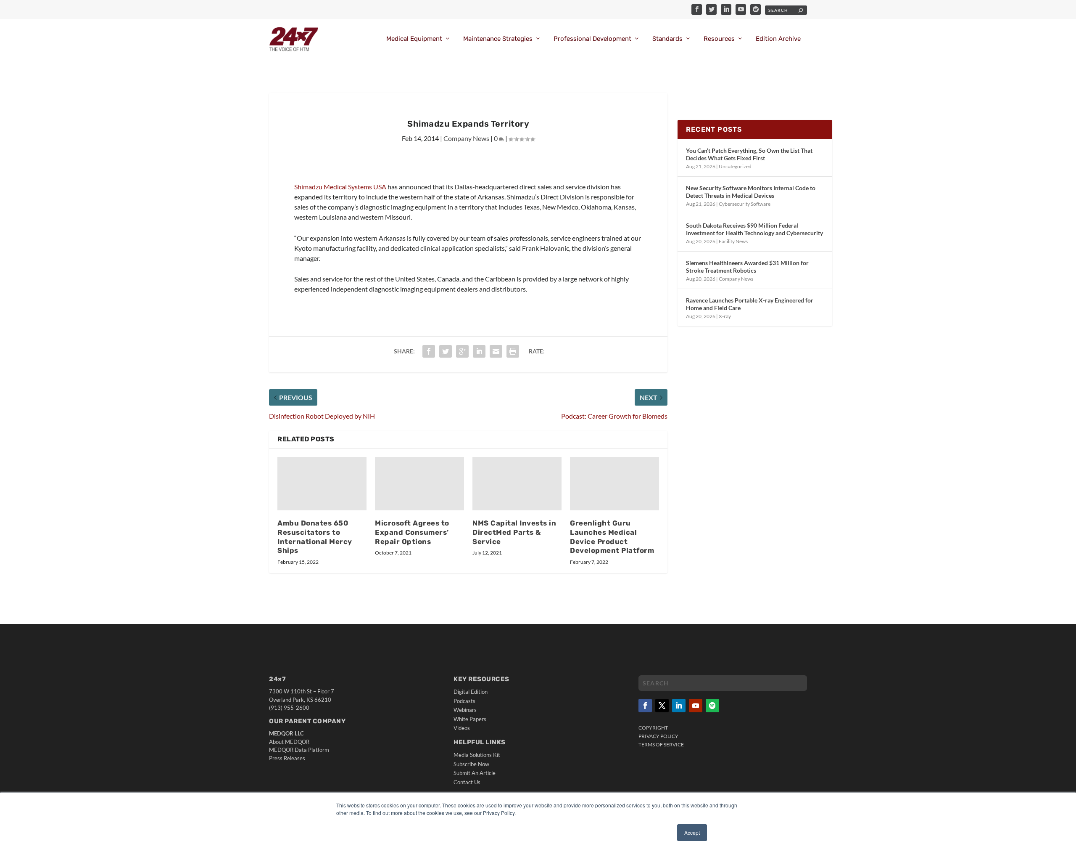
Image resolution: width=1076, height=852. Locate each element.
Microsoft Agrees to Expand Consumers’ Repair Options (412, 532)
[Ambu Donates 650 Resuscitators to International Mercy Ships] (322, 483)
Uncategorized (735, 166)
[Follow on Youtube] (695, 705)
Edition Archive (778, 38)
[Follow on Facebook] (645, 705)
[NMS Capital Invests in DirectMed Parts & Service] (517, 483)
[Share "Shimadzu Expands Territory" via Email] (496, 351)
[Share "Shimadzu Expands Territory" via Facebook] (428, 351)
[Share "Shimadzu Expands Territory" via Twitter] (445, 351)
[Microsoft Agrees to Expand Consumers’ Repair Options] (419, 483)
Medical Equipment (414, 38)
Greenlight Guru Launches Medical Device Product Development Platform (612, 537)
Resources (719, 38)
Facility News (733, 241)
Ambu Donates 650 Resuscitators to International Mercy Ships (314, 537)
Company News (466, 138)
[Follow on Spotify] (712, 705)
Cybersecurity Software (744, 204)
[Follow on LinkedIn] (679, 705)
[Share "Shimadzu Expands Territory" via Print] (512, 351)
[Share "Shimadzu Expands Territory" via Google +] (462, 351)
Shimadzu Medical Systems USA (340, 187)
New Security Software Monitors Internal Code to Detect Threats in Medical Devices (750, 191)
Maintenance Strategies (498, 38)
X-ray (725, 316)
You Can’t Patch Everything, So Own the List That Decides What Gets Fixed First (749, 154)
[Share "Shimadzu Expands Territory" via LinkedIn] (479, 351)
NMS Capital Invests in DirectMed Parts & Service (514, 532)
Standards (667, 38)
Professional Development (592, 38)
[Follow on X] (662, 705)
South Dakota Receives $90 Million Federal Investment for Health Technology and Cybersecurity (754, 229)
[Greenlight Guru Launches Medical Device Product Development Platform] (614, 483)
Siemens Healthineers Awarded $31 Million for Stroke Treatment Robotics (747, 266)
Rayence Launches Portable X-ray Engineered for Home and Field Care (749, 304)
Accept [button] (692, 832)
